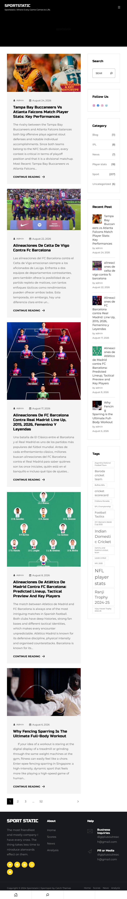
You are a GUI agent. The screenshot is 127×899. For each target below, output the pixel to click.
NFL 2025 (99, 563)
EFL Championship (103, 507)
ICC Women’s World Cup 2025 (103, 523)
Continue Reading (26, 176)
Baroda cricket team (100, 475)
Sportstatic (17, 5)
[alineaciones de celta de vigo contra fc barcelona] (97, 266)
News (95, 154)
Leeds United (100, 558)
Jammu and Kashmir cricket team (101, 550)
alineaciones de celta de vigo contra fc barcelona (41, 247)
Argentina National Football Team (103, 464)
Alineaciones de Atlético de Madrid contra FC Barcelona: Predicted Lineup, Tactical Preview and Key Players (39, 589)
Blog (95, 134)
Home (16, 894)
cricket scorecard (101, 493)
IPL (94, 144)
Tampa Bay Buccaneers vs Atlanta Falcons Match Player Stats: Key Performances (40, 112)
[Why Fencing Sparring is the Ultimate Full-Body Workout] (97, 406)
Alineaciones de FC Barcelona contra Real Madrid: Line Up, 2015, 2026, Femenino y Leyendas (41, 422)
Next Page (77, 801)
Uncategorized (101, 184)
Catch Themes (63, 888)
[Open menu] (119, 7)
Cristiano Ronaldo (102, 501)
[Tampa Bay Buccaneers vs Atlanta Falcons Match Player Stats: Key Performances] (97, 219)
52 (41, 801)
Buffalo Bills (100, 485)
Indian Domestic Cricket (103, 536)
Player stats (99, 164)
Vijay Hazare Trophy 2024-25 (103, 610)
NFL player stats (102, 577)
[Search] (111, 73)
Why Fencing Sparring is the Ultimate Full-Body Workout (40, 733)
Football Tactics (100, 514)
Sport (95, 174)
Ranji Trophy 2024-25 (102, 597)
